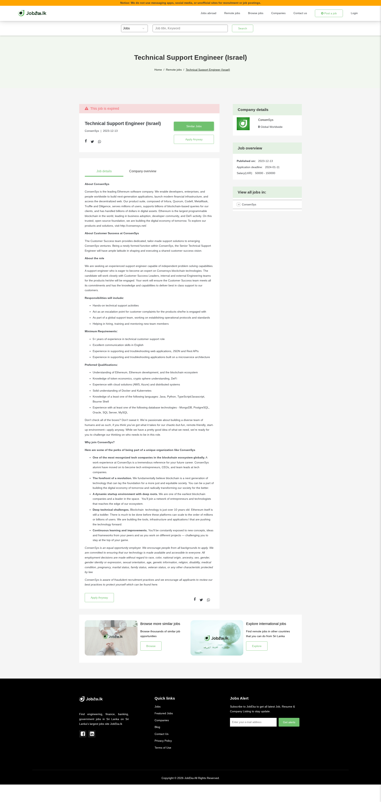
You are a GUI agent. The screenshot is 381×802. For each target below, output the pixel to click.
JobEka (189, 778)
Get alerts (289, 722)
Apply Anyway (194, 139)
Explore (257, 646)
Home (158, 69)
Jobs (158, 706)
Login (354, 13)
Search (242, 28)
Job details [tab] (104, 171)
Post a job (330, 13)
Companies (278, 13)
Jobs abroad (208, 13)
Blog (157, 727)
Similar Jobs (194, 126)
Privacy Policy (163, 740)
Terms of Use (163, 747)
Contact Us (161, 734)
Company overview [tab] (142, 171)
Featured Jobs (164, 713)
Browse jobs (255, 13)
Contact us (300, 13)
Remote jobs (232, 13)
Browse (151, 646)
